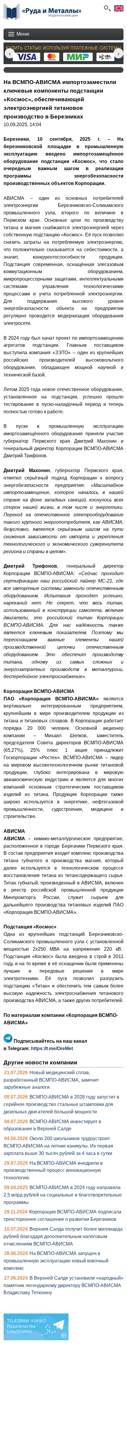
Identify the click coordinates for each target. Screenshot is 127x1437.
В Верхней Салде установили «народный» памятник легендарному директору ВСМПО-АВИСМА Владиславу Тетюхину (63, 1285)
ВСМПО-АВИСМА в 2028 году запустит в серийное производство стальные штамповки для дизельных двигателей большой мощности (61, 1104)
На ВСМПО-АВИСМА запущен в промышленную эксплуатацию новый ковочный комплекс (56, 1261)
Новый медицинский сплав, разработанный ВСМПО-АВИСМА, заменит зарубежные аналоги (51, 1080)
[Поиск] (107, 8)
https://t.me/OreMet (52, 1048)
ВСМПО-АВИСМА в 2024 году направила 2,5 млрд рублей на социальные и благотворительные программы (63, 1195)
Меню (23, 34)
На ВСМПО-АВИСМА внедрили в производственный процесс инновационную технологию (53, 1170)
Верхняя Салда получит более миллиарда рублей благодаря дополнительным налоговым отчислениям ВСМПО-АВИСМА (63, 1236)
